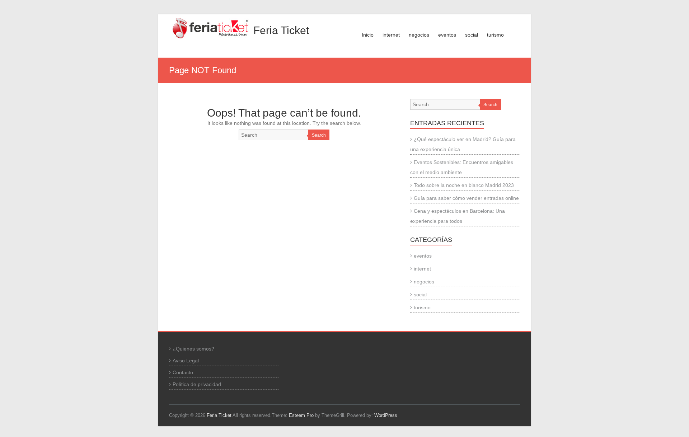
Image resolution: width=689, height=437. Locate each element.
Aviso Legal (186, 360)
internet (391, 35)
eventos (447, 35)
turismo (495, 35)
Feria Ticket (281, 30)
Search (319, 135)
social (471, 35)
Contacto (183, 372)
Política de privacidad (197, 384)
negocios (419, 35)
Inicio (368, 35)
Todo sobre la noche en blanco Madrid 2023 (464, 185)
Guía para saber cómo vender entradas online (466, 198)
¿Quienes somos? (193, 349)
